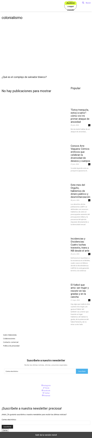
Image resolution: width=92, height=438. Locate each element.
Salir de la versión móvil (46, 435)
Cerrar (5, 430)
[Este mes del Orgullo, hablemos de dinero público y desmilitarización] (80, 177)
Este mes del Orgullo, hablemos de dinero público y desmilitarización (80, 190)
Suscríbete (82, 371)
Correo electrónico (9, 419)
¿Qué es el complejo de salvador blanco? (24, 77)
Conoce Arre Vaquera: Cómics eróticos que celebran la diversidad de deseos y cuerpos (80, 153)
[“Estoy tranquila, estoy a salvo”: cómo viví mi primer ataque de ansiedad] (80, 102)
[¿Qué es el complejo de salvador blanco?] (46, 51)
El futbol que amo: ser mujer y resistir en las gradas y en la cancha (80, 290)
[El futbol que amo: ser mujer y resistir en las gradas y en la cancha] (80, 277)
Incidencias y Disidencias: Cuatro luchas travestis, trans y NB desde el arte (80, 244)
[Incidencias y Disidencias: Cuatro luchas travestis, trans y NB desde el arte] (80, 231)
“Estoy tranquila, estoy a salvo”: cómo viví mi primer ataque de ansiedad (80, 115)
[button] (85, 2)
